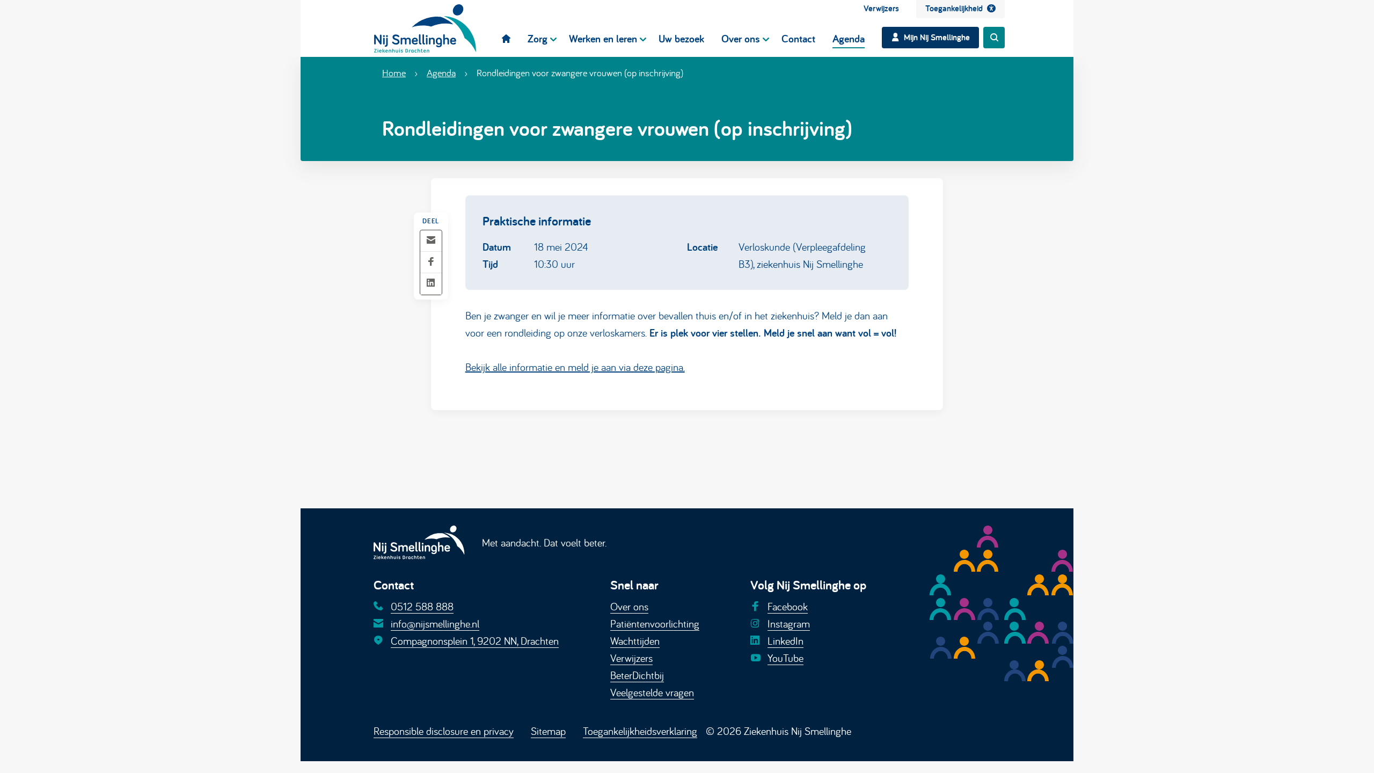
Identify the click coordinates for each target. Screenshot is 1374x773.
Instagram (789, 623)
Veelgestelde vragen (652, 692)
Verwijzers (631, 658)
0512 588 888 (422, 606)
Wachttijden (635, 640)
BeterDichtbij (637, 675)
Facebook (788, 606)
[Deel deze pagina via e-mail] (431, 241)
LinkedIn (785, 640)
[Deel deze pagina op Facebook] (431, 262)
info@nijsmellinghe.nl (435, 623)
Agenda (441, 73)
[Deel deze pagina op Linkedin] (431, 283)
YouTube (785, 658)
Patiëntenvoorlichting (654, 623)
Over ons (629, 606)
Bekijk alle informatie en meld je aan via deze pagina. (575, 367)
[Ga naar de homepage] (425, 28)
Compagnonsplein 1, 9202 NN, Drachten (475, 640)
